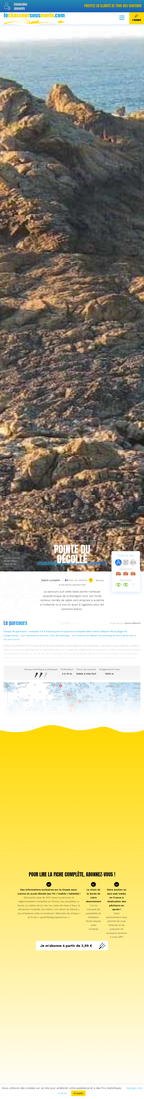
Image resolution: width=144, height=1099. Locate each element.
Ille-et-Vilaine (71, 541)
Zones (60, 541)
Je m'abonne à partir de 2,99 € (66, 946)
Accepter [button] (78, 1093)
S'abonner (136, 20)
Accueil (51, 541)
